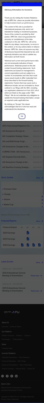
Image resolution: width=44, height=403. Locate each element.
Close (40, 4)
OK (22, 116)
